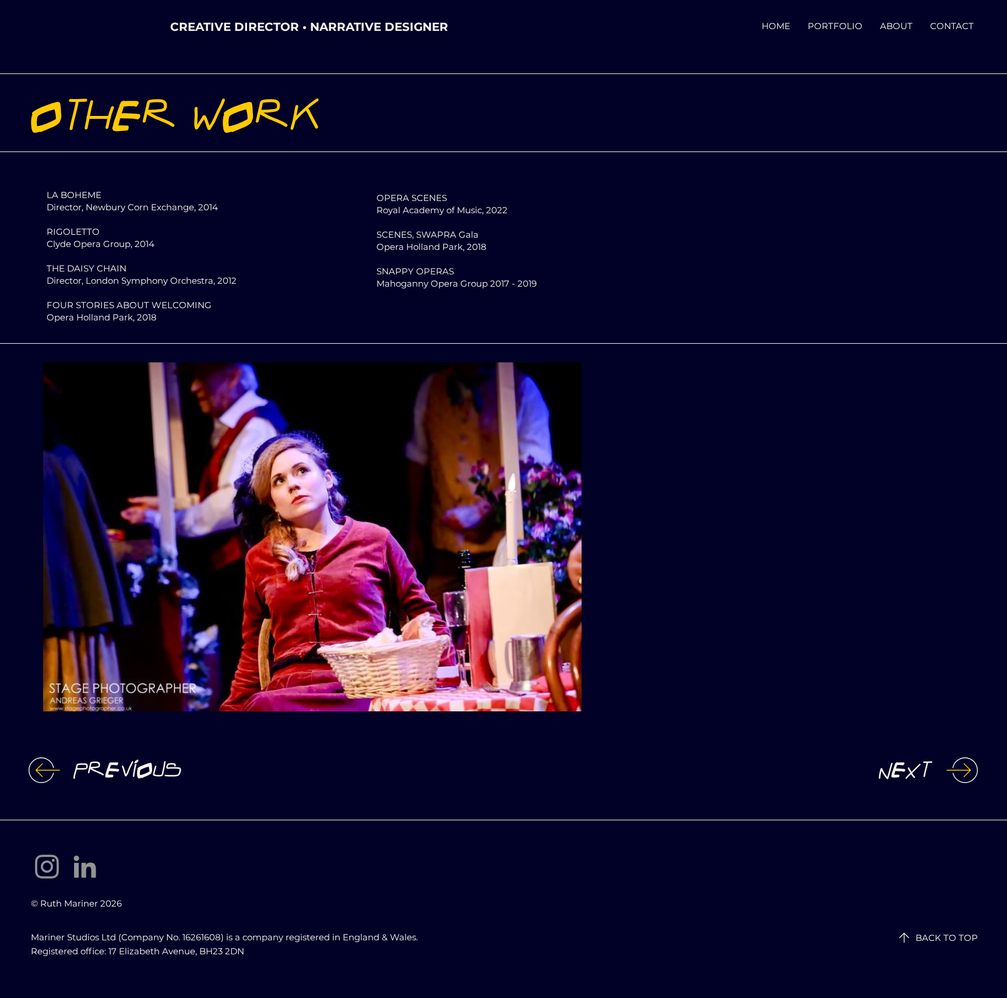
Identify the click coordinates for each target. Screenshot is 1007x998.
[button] (312, 536)
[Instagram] (47, 867)
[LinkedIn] (85, 867)
